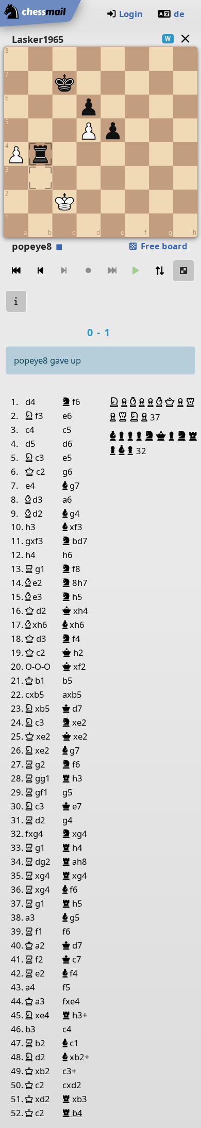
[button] (115, 402)
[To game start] (16, 271)
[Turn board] (160, 271)
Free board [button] (163, 246)
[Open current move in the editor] (183, 271)
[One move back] (40, 271)
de (179, 14)
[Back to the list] (185, 38)
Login (131, 14)
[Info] (16, 301)
